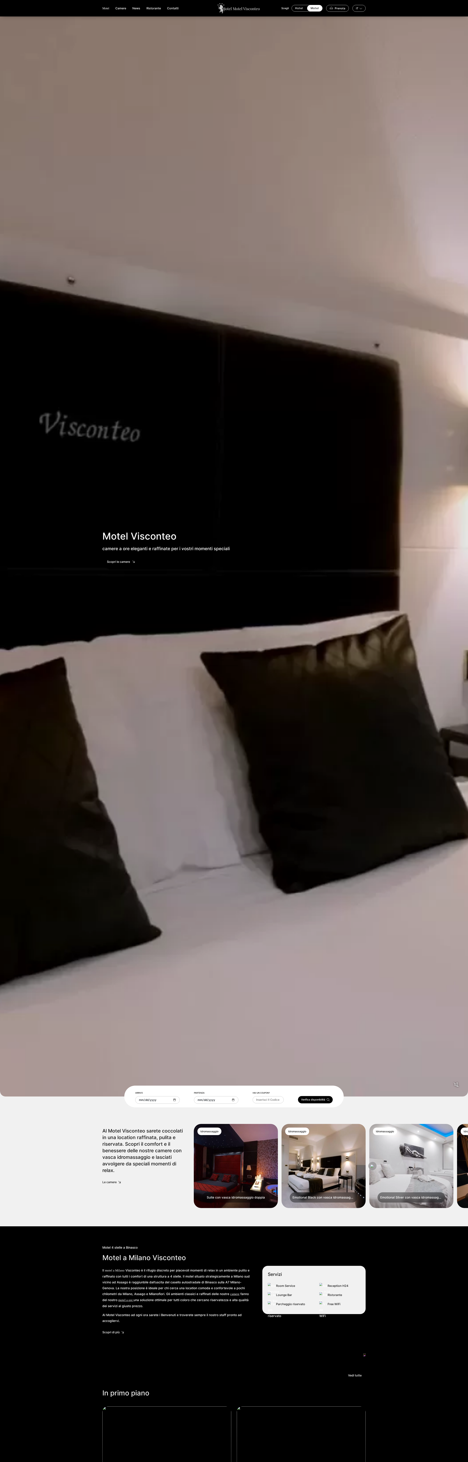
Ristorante (153, 8)
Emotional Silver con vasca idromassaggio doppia (412, 1197)
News (136, 8)
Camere (120, 8)
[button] (372, 1166)
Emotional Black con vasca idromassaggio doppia (324, 1197)
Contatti (173, 8)
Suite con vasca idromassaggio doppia (236, 1197)
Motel (105, 8)
